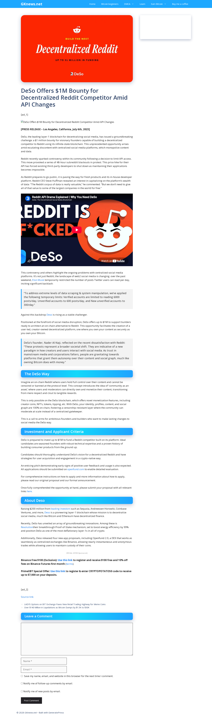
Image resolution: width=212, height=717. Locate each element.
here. (29, 491)
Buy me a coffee (180, 3)
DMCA (127, 3)
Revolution (27, 527)
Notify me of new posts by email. (42, 691)
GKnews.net (31, 3)
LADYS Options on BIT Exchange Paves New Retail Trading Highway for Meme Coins (65, 604)
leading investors (60, 508)
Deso (49, 314)
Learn (142, 3)
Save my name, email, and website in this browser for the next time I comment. (68, 676)
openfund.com (75, 469)
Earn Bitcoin (157, 3)
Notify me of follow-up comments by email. (48, 683)
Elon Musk (38, 280)
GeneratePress (56, 712)
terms (69, 563)
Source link (27, 596)
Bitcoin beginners (109, 3)
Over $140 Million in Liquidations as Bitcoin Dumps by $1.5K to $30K (56, 607)
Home (92, 3)
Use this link (65, 560)
